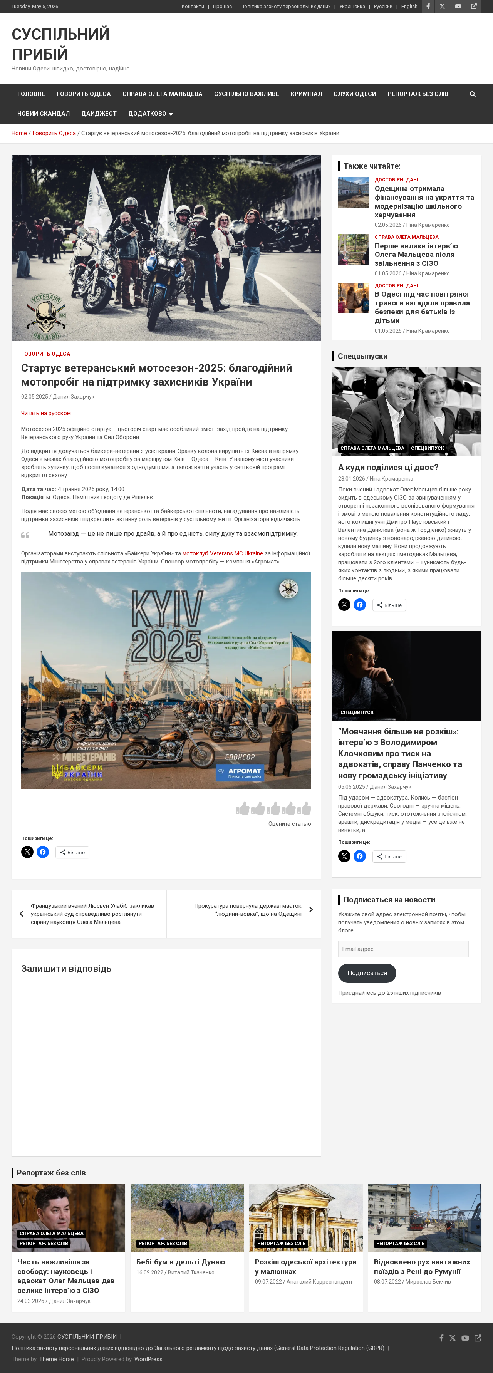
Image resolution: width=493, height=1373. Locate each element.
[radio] (243, 809)
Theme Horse (56, 1359)
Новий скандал (43, 113)
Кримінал (306, 94)
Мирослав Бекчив (428, 1282)
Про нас (222, 6)
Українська (352, 6)
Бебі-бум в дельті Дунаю (180, 1261)
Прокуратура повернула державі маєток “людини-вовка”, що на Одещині (248, 909)
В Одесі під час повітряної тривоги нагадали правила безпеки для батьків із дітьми (422, 307)
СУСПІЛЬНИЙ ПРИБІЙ (87, 1336)
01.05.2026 (388, 273)
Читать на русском (46, 413)
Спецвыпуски (362, 356)
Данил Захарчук (73, 397)
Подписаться (367, 973)
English (409, 6)
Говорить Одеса (84, 94)
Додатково (147, 113)
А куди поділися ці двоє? (388, 467)
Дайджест (99, 113)
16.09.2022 (149, 1272)
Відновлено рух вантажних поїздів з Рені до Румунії (422, 1266)
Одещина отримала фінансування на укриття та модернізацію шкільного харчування (424, 201)
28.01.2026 (351, 479)
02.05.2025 (34, 397)
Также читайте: (372, 166)
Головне (31, 94)
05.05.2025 (351, 787)
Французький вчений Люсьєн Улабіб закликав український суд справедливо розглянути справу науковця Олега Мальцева (92, 913)
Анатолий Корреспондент (320, 1282)
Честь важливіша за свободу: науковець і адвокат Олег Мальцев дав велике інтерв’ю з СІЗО (66, 1276)
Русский (383, 6)
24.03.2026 (30, 1301)
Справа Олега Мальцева (162, 94)
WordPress (148, 1359)
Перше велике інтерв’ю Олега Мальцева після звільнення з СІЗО (416, 254)
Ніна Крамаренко (428, 225)
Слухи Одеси (355, 94)
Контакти (193, 6)
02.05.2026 (388, 225)
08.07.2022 (387, 1282)
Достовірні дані (396, 180)
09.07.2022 (268, 1282)
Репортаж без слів (418, 94)
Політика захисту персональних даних (285, 6)
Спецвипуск (427, 448)
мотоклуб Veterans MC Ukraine (224, 553)
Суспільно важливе (246, 94)
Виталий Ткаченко (191, 1272)
